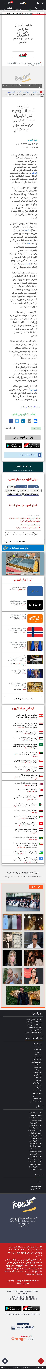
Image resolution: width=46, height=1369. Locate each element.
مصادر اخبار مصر (36, 1115)
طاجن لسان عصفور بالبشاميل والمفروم (25, 810)
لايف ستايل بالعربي (36, 1100)
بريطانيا (33, 390)
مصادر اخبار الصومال (35, 1166)
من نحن (39, 1181)
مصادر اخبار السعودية (35, 1128)
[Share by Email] (35, 422)
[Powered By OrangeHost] (23, 1341)
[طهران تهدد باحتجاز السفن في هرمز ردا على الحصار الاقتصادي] (35, 651)
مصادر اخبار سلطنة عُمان (34, 1130)
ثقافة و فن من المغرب (35, 1027)
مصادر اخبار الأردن (36, 1143)
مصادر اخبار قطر (36, 1138)
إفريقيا (34, 173)
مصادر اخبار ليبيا (36, 1148)
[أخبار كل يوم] (23, 3)
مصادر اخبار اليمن (36, 1156)
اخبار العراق (38, 1064)
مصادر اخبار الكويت (35, 1135)
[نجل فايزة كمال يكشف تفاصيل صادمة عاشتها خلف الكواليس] (12, 958)
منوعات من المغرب (36, 1029)
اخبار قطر (39, 1070)
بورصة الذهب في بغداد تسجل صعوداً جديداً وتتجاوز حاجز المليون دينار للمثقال (26, 769)
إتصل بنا (39, 1183)
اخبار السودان (37, 1082)
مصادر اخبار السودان (35, 1151)
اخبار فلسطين (37, 1057)
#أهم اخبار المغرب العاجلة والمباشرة (28, 528)
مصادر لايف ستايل (36, 1169)
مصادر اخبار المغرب (36, 1117)
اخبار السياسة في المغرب (34, 1019)
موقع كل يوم (35, 92)
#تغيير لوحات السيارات (32, 521)
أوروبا (26, 230)
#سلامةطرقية (14, 518)
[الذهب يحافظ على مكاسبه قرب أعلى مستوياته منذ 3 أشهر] (35, 692)
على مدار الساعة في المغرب (33, 1032)
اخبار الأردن (38, 1075)
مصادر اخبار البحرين (35, 1141)
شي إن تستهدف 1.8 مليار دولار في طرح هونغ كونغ (23, 470)
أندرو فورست (35, 490)
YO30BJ (36, 429)
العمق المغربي (11, 92)
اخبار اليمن (38, 1088)
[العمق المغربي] (23, 54)
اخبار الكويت (38, 1067)
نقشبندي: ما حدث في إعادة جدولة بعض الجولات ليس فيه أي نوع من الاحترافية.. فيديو (25, 746)
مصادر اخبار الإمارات (35, 1112)
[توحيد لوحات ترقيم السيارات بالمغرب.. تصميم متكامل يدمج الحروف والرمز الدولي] (35, 664)
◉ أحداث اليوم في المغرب (23, 414)
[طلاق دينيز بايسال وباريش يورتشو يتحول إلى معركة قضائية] (34, 922)
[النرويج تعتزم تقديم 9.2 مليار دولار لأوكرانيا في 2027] (35, 637)
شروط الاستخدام (36, 1186)
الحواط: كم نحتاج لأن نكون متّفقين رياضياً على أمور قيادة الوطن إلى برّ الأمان (26, 717)
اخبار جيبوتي (37, 1095)
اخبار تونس (38, 1085)
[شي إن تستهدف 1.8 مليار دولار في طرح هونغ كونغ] (35, 609)
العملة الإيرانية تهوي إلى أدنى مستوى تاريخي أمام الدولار (26, 823)
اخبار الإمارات (37, 1044)
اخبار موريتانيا (37, 1090)
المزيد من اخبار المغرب (23, 699)
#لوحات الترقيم (25, 518)
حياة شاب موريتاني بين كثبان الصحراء (25, 837)
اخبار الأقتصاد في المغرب (34, 1022)
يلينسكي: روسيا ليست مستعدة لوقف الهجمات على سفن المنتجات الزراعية (26, 830)
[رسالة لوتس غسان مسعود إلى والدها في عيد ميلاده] (12, 976)
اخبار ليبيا (39, 1080)
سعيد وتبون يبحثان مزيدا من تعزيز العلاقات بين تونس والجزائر (27, 805)
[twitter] (17, 422)
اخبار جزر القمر (37, 1093)
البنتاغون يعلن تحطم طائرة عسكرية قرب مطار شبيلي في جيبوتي (25, 852)
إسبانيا (27, 264)
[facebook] (11, 422)
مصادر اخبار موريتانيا (35, 1159)
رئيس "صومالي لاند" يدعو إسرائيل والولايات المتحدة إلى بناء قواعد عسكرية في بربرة (25, 860)
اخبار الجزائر (38, 1077)
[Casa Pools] (23, 563)
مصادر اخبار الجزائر (36, 1146)
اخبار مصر (38, 1046)
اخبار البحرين (37, 1072)
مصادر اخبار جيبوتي (35, 1164)
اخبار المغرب (26, 92)
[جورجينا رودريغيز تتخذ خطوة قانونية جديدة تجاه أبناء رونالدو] (34, 976)
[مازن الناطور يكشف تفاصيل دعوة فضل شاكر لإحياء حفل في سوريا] (34, 958)
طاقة (28, 244)
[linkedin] (23, 422)
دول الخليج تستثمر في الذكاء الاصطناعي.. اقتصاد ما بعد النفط (27, 753)
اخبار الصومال (37, 1098)
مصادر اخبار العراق (36, 1133)
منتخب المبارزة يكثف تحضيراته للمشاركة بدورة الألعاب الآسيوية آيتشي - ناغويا (25, 797)
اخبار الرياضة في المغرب (34, 1024)
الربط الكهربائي (23, 490)
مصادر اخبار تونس (36, 1153)
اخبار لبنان (38, 1051)
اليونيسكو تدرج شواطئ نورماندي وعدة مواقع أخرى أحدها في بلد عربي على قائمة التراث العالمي (25, 845)
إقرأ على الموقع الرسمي (23, 437)
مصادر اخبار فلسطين (35, 1125)
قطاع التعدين (10, 490)
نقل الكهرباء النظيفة (14, 494)
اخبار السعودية (37, 1059)
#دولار (38, 518)
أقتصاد (11, 486)
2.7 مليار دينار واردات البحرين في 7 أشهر (26, 790)
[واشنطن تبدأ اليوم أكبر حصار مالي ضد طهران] (35, 678)
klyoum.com (40, 1367)
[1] (9, 2)
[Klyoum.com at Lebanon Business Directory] (23, 1330)
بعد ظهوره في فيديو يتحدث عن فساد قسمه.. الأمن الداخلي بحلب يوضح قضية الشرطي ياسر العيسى (25, 725)
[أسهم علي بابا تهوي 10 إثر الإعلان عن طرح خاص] (35, 623)
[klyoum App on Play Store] (14, 1310)
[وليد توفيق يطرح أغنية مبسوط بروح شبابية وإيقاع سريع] (34, 940)
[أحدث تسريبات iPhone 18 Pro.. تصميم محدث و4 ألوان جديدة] (12, 922)
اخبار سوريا (38, 1054)
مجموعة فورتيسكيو (31, 494)
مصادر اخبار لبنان (36, 1120)
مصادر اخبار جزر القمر (35, 1161)
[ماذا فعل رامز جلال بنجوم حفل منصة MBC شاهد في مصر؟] (23, 996)
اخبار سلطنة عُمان (36, 1062)
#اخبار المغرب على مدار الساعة (30, 525)
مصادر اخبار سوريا (36, 1122)
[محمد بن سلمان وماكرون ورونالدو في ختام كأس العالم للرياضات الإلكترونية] (23, 902)
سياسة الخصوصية (36, 1188)
